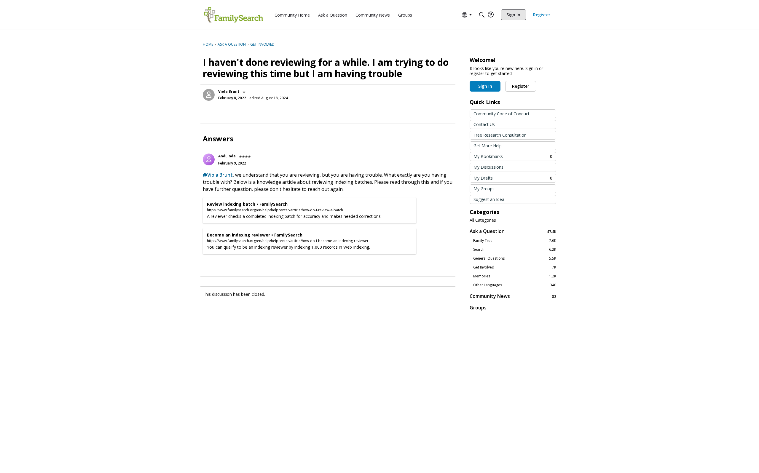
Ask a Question (513, 231)
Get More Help (487, 145)
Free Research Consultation (500, 135)
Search (514, 249)
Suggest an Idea (488, 199)
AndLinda (227, 156)
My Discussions (488, 167)
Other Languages (514, 285)
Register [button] (520, 86)
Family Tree (514, 240)
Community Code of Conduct (501, 113)
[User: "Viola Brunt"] (209, 95)
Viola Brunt (228, 91)
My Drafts (512, 178)
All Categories (483, 220)
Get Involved (514, 267)
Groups (478, 308)
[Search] (481, 14)
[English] (233, 15)
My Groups (484, 188)
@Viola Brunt (218, 175)
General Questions (514, 258)
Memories (514, 276)
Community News (513, 296)
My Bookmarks (512, 156)
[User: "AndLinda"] (209, 159)
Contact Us (484, 124)
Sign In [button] (485, 86)
